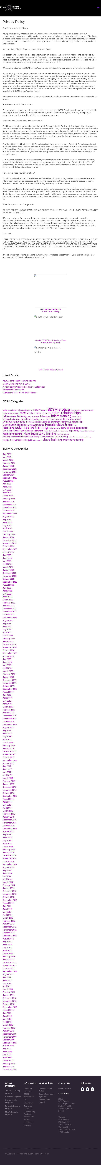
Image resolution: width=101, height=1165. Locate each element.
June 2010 (7, 1016)
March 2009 (8, 1061)
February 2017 (9, 781)
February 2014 (9, 885)
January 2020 (8, 677)
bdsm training (61, 416)
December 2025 (9, 469)
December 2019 (9, 680)
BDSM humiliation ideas (10, 413)
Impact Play (74, 431)
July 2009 (7, 1049)
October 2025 (8, 475)
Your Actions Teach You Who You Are (19, 381)
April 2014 (7, 879)
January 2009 (8, 1066)
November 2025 (9, 472)
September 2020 (10, 653)
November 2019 (9, 683)
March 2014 (8, 882)
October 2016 (8, 793)
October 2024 (8, 510)
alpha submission (10, 410)
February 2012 (9, 956)
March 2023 (8, 567)
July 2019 (7, 695)
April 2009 (7, 1058)
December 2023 (9, 540)
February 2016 (9, 814)
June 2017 (7, 769)
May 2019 (7, 701)
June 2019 (7, 698)
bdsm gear (75, 410)
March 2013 (8, 918)
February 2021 (9, 638)
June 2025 (7, 487)
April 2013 (7, 915)
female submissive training (25, 427)
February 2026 (9, 463)
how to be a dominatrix (74, 428)
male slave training (12, 434)
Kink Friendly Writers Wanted (51, 370)
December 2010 (9, 998)
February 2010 (9, 1028)
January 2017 (8, 784)
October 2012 (8, 933)
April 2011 (7, 986)
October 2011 (8, 968)
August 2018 (8, 727)
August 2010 (8, 1010)
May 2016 (7, 805)
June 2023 (7, 558)
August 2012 (8, 939)
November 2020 (9, 647)
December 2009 (9, 1034)
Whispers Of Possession (13, 390)
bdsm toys (45, 416)
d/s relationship (54, 419)
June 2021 (7, 626)
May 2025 (7, 490)
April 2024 (7, 528)
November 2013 (9, 894)
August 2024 (8, 516)
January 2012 (8, 959)
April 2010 (7, 1022)
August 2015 (8, 832)
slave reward (37, 440)
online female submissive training (80, 437)
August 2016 (8, 799)
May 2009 (7, 1054)
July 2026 (7, 454)
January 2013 (8, 924)
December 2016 (9, 787)
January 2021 (8, 641)
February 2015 (9, 849)
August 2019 (8, 692)
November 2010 (9, 1001)
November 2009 (9, 1037)
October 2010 (8, 1004)
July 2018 (7, 730)
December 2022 (9, 573)
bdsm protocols (43, 413)
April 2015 (7, 843)
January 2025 (8, 502)
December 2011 (9, 962)
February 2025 (9, 498)
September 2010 (10, 1007)
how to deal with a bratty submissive (56, 431)
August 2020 (8, 656)
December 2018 (9, 716)
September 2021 (10, 617)
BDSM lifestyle (27, 413)
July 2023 (7, 555)
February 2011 (9, 992)
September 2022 (10, 582)
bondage (26, 419)
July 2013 (7, 906)
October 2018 (8, 722)
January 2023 (8, 570)
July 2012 (7, 942)
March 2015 (8, 846)
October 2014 (8, 861)
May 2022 (7, 594)
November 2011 (9, 965)
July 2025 (7, 484)
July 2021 (7, 623)
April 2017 (7, 775)
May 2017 (7, 772)
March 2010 (8, 1025)
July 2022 (7, 588)
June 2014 (7, 873)
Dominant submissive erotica (38, 422)
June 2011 (7, 980)
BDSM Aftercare (39, 410)
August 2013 (8, 903)
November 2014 (9, 858)
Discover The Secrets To (50, 309)
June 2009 (7, 1052)
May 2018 (7, 736)
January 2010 (8, 1031)
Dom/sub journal (71, 419)
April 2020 (7, 668)
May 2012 (7, 947)
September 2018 (10, 725)
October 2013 (8, 897)
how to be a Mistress (11, 431)
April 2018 (7, 739)
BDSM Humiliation (87, 410)
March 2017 (8, 778)
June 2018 (7, 733)
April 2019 (7, 704)
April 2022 (7, 597)
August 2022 (8, 585)
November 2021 (9, 611)
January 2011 (8, 995)
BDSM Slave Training (50, 312)
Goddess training (54, 428)
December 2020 (9, 644)
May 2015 (7, 840)
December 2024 (9, 505)
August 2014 (8, 867)
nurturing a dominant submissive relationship (21, 437)
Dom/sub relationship (14, 422)
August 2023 (8, 552)
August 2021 (8, 620)
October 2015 (8, 826)
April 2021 (7, 632)
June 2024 (7, 522)
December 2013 (9, 891)
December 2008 (9, 1069)
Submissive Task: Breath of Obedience (19, 393)
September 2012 (10, 936)
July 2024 (7, 519)
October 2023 (8, 546)
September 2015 (10, 829)
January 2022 (8, 606)
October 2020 (8, 650)
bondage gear (38, 419)
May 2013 (7, 912)
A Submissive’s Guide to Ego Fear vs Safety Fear (24, 387)
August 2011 (8, 974)
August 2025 (8, 481)
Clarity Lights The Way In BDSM (16, 384)
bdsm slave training (15, 416)
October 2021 (8, 614)
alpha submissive (25, 410)
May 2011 (7, 983)
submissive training (73, 440)
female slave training (60, 424)
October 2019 (8, 686)
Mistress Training (63, 434)
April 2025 (7, 493)
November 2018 (9, 718)
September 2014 (10, 864)
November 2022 (9, 576)
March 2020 (8, 671)
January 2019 (8, 713)
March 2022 (8, 600)
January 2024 (8, 537)
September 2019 (10, 689)
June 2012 (7, 945)
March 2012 (8, 953)
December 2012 (9, 927)
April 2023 (7, 564)
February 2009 (9, 1063)
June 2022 (7, 591)
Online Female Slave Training (54, 437)
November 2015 (9, 823)
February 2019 (9, 710)
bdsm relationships (66, 413)
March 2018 (8, 742)
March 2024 (8, 531)
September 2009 (10, 1043)
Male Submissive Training (40, 433)
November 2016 (9, 790)
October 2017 (8, 757)
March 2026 (8, 460)
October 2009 (8, 1040)
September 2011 (10, 971)
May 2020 (7, 665)
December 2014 (9, 855)
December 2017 (9, 751)
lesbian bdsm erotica (87, 431)
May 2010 (7, 1019)
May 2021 (7, 629)
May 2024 (7, 525)
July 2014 (7, 870)
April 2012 (7, 950)
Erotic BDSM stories (36, 425)
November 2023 (9, 543)
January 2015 (8, 852)
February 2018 (9, 745)
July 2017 (7, 766)
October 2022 (8, 579)
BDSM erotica (59, 409)
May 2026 (7, 457)
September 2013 (10, 900)
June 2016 (7, 802)
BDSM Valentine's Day (11, 419)
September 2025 (10, 478)
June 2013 (7, 909)
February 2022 (9, 603)
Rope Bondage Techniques (21, 440)
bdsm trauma (76, 416)
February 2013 (9, 921)
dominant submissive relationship (66, 422)
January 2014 (8, 888)
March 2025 (8, 496)
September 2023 (10, 549)
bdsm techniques (33, 416)
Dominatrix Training (15, 424)
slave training (52, 439)
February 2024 (9, 534)
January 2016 (8, 817)
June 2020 (7, 662)
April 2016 (7, 808)
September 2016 (10, 796)
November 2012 (9, 930)
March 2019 (8, 707)
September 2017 (10, 760)
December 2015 (9, 820)
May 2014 (7, 876)
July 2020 (7, 659)
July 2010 (7, 1013)
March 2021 (8, 635)
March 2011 (8, 989)
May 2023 (7, 561)
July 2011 (7, 977)
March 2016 (8, 811)
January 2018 (8, 748)
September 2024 (10, 513)
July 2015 (7, 834)
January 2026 (8, 466)
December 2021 (9, 609)
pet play (6, 440)
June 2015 (7, 838)
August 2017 (8, 763)
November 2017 (9, 754)
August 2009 (8, 1046)
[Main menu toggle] (98, 8)
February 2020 (9, 674)
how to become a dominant (32, 431)
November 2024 (9, 507)
